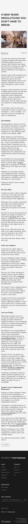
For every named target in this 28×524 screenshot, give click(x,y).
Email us (16, 467)
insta (2, 508)
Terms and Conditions (21, 518)
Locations (17, 472)
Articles (3, 489)
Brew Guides (4, 487)
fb (6, 508)
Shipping (3, 477)
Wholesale (4, 475)
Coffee (3, 467)
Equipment (4, 469)
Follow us (17, 469)
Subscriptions (5, 472)
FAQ (15, 475)
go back (5, 444)
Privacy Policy (23, 519)
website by (8, 511)
